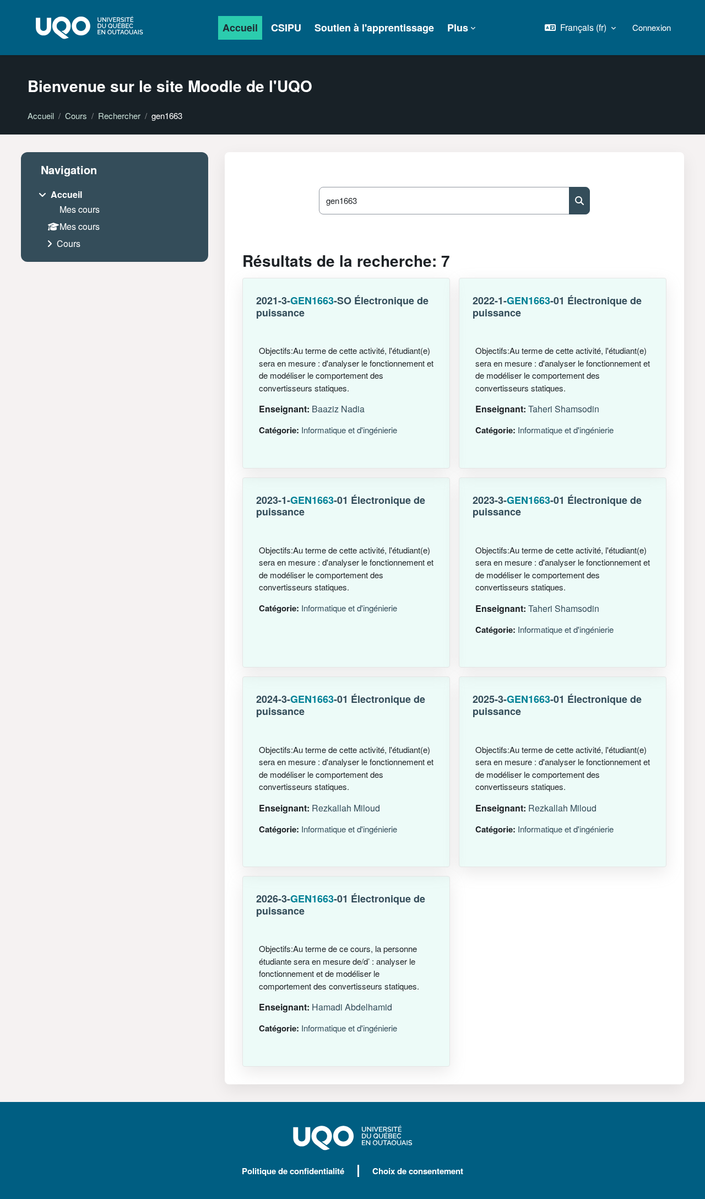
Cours (76, 115)
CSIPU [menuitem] (286, 27)
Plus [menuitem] (457, 27)
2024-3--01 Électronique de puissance (340, 705)
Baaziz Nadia (338, 408)
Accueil (41, 115)
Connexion (651, 27)
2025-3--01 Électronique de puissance (557, 705)
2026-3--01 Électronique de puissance (340, 904)
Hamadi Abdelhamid (352, 1007)
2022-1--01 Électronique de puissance (557, 306)
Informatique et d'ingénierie (349, 429)
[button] (580, 27)
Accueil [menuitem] (240, 27)
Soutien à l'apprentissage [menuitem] (374, 27)
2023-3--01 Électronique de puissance (557, 506)
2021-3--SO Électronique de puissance (342, 306)
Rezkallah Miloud (346, 808)
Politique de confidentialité (293, 1171)
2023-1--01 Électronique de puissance (340, 506)
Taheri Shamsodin (563, 408)
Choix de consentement (417, 1171)
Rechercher (119, 115)
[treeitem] (115, 219)
